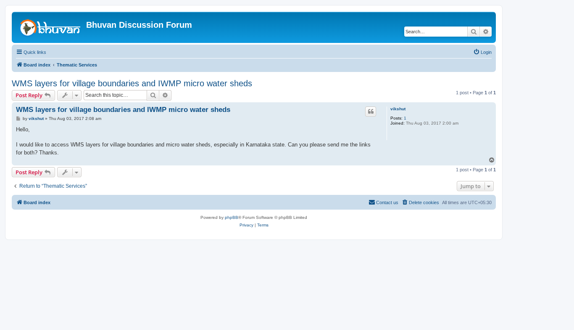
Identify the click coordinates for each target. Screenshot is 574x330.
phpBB (231, 217)
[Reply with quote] (370, 111)
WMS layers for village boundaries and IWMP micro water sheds (132, 83)
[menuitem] (482, 52)
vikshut (397, 108)
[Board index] (50, 27)
